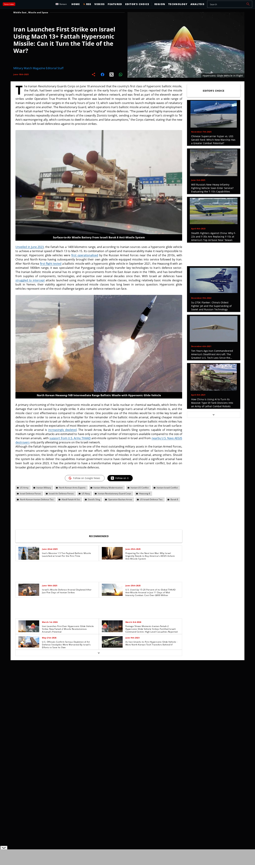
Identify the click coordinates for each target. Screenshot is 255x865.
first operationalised (84, 255)
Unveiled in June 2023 (29, 247)
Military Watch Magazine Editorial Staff (38, 68)
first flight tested (51, 263)
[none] (98, 600)
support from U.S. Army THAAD (70, 438)
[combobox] (229, 4)
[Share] (93, 74)
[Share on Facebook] (102, 74)
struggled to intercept (30, 280)
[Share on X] (111, 74)
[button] (248, 4)
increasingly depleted (62, 430)
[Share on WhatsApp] (120, 74)
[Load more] (98, 653)
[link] (57, 553)
